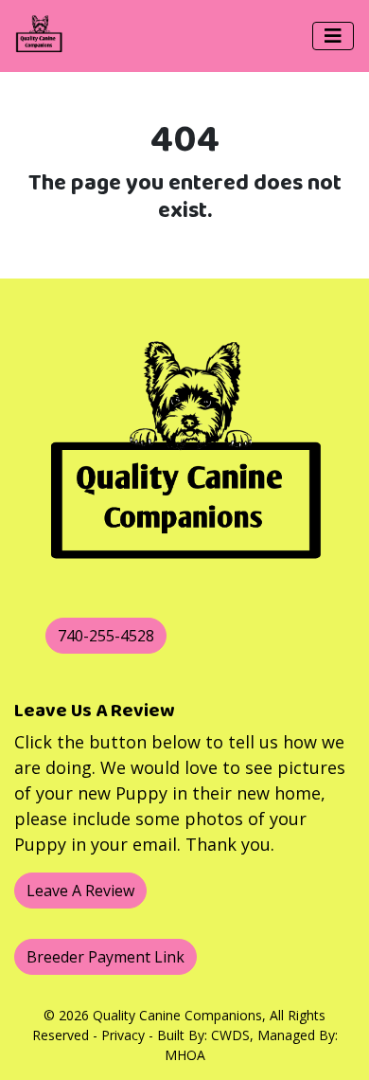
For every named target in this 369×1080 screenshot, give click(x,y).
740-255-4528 (106, 635)
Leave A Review (80, 890)
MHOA (185, 1055)
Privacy (123, 1035)
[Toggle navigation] (333, 36)
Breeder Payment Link (105, 956)
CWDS (230, 1035)
